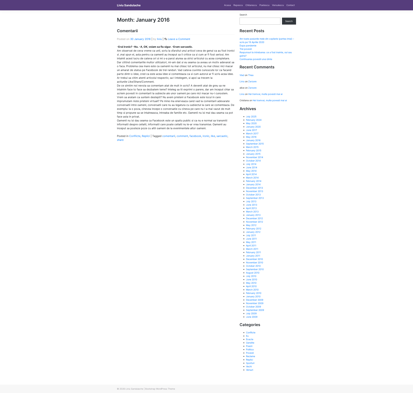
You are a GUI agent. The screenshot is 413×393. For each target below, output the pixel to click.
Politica (250, 349)
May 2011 (251, 242)
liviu (159, 39)
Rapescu (238, 5)
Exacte (249, 339)
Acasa (227, 5)
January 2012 (253, 232)
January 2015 (253, 153)
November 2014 (254, 157)
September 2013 (255, 198)
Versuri (249, 369)
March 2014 (252, 177)
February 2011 (253, 252)
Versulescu (278, 5)
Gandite (250, 342)
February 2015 (253, 150)
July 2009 (251, 313)
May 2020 (251, 123)
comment (182, 136)
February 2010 (253, 293)
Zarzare (252, 81)
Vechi (249, 366)
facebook (195, 136)
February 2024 (254, 119)
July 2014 (251, 164)
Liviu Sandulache (129, 5)
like (213, 136)
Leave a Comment (179, 39)
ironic (206, 136)
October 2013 (253, 194)
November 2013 (254, 191)
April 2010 (251, 286)
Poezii (249, 346)
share (120, 139)
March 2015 (252, 147)
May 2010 (251, 282)
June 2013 (251, 204)
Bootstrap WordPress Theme (160, 389)
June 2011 (251, 238)
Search (243, 14)
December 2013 (254, 187)
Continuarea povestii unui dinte (256, 59)
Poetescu (264, 5)
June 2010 (251, 279)
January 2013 (253, 215)
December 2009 (254, 299)
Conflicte (134, 136)
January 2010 (253, 296)
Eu (247, 335)
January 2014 (253, 184)
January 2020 (253, 126)
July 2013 (251, 201)
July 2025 (251, 116)
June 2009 (251, 316)
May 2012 (251, 225)
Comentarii (127, 30)
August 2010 (252, 272)
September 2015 (255, 143)
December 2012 (254, 218)
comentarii (168, 136)
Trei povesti (246, 49)
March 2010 (252, 289)
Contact (290, 5)
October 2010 (253, 265)
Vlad (242, 75)
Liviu (242, 81)
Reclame (250, 356)
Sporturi (250, 363)
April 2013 (251, 208)
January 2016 (253, 140)
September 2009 (255, 310)
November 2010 (254, 262)
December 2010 (254, 259)
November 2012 (254, 221)
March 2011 (252, 249)
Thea (250, 75)
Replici (146, 136)
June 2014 (251, 167)
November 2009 (254, 303)
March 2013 (252, 211)
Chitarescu (251, 5)
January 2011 (253, 255)
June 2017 (251, 130)
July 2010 (251, 276)
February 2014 (253, 181)
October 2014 (253, 160)
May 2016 (251, 136)
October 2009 (253, 306)
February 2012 (253, 228)
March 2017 (252, 133)
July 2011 (251, 235)
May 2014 (251, 170)
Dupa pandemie (248, 45)
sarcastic (222, 136)
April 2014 (251, 174)
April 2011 (251, 245)
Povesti (250, 352)
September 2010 (255, 269)
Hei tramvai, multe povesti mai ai (265, 94)
